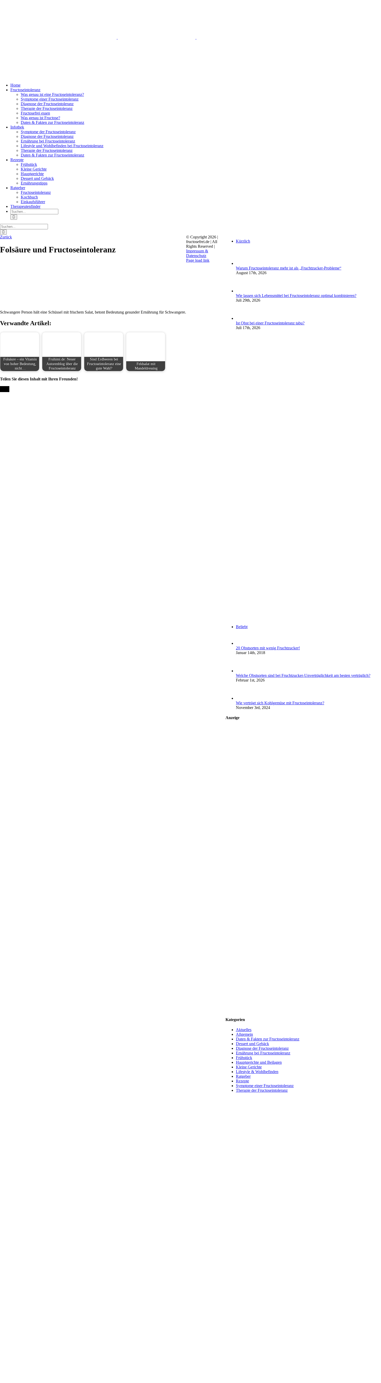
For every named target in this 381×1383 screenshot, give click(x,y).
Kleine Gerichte (249, 1067)
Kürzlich (243, 241)
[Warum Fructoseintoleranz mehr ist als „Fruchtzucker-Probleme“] (244, 263)
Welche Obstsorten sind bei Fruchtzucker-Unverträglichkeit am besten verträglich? (303, 675)
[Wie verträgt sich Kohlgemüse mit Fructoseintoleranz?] (244, 698)
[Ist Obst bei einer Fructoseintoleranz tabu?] (244, 318)
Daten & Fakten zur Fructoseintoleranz (267, 1039)
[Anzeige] (303, 1009)
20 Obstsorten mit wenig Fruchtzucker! (268, 648)
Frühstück (244, 1057)
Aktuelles (243, 1029)
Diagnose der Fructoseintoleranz (262, 1048)
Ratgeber (243, 1076)
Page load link (197, 260)
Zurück (6, 237)
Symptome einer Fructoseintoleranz (265, 1085)
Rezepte (242, 1081)
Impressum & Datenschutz (197, 253)
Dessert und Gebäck (252, 1043)
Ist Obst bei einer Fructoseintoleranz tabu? (270, 323)
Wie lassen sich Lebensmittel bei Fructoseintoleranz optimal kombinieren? (296, 295)
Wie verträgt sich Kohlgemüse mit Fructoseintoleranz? (280, 703)
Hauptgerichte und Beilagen (259, 1062)
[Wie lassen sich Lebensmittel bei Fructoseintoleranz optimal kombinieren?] (244, 291)
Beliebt (242, 627)
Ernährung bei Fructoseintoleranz (263, 1053)
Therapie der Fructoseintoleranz (262, 1090)
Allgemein (244, 1034)
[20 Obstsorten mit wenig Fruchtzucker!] (244, 643)
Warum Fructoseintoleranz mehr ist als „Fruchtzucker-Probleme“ (288, 268)
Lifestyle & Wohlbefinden (257, 1071)
